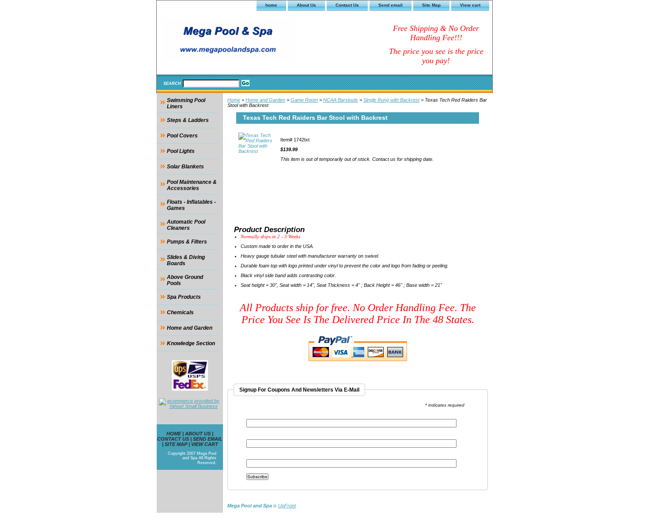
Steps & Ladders (188, 120)
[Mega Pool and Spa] (267, 41)
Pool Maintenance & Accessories (192, 185)
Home (233, 100)
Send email (390, 5)
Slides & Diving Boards (186, 260)
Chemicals (180, 312)
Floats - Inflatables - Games (191, 205)
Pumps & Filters (187, 242)
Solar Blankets (185, 167)
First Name (259, 436)
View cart (470, 5)
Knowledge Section (191, 343)
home (271, 5)
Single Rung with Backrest (391, 100)
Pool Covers (182, 136)
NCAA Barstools (340, 100)
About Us (306, 5)
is (261, 505)
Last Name (258, 456)
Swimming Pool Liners (186, 103)
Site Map (431, 5)
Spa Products (184, 297)
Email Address (265, 416)
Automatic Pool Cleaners (186, 225)
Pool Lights (181, 151)
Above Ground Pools (185, 280)
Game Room (304, 100)
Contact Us (347, 5)
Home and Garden (265, 100)
